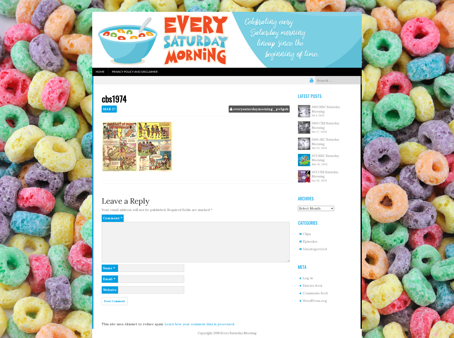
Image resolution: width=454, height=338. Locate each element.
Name (109, 268)
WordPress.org (315, 301)
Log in (308, 278)
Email (109, 279)
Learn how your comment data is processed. (200, 324)
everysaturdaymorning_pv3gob (260, 109)
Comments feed (315, 293)
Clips (307, 234)
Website (110, 290)
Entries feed (312, 285)
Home (100, 71)
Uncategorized (315, 249)
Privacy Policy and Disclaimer (135, 71)
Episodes (310, 241)
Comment (112, 218)
